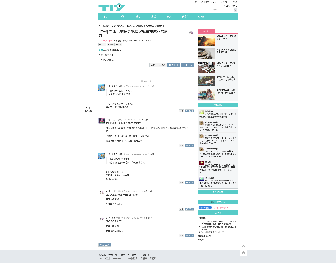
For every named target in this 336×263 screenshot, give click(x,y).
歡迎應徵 (209, 236)
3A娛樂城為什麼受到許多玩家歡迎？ (226, 64)
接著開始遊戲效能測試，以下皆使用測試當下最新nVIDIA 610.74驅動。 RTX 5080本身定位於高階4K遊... (218, 140)
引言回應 (188, 65)
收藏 (163, 65)
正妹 (122, 16)
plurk (119, 45)
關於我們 (102, 254)
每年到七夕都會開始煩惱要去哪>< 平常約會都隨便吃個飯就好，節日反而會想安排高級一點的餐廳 (218, 183)
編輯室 (201, 16)
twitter (111, 45)
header (243, 246)
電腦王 (201, 2)
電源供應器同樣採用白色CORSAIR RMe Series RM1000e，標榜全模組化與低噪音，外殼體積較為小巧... (218, 127)
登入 (227, 5)
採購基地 (207, 2)
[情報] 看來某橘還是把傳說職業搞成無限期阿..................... (133, 33)
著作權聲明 (113, 254)
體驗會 (185, 16)
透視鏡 (235, 2)
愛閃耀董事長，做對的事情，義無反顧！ (226, 91)
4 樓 (108, 191)
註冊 (235, 5)
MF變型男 (224, 2)
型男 (138, 16)
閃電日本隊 (116, 86)
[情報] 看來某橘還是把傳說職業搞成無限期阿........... (148, 25)
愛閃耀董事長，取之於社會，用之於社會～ (226, 79)
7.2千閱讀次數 (88, 109)
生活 (153, 16)
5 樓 (108, 217)
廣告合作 (135, 254)
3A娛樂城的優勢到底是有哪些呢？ (226, 51)
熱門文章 (206, 31)
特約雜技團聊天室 (220, 207)
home (243, 253)
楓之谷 (106, 25)
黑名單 (201, 240)
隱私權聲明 (124, 254)
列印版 (103, 45)
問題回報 (145, 254)
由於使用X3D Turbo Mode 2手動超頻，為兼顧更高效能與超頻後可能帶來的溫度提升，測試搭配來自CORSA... (218, 154)
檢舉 (149, 40)
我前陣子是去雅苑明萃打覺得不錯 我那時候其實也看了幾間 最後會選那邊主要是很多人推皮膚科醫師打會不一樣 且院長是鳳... (217, 168)
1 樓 (108, 86)
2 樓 (108, 119)
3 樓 (108, 154)
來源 (100, 50)
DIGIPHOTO (215, 2)
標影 (113, 119)
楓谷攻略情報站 (118, 25)
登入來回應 (104, 244)
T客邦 (195, 2)
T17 (111, 7)
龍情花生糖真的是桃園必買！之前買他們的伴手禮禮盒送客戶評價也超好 (218, 115)
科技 (169, 16)
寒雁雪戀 (117, 40)
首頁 (106, 16)
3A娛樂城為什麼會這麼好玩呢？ (226, 37)
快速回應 (175, 65)
